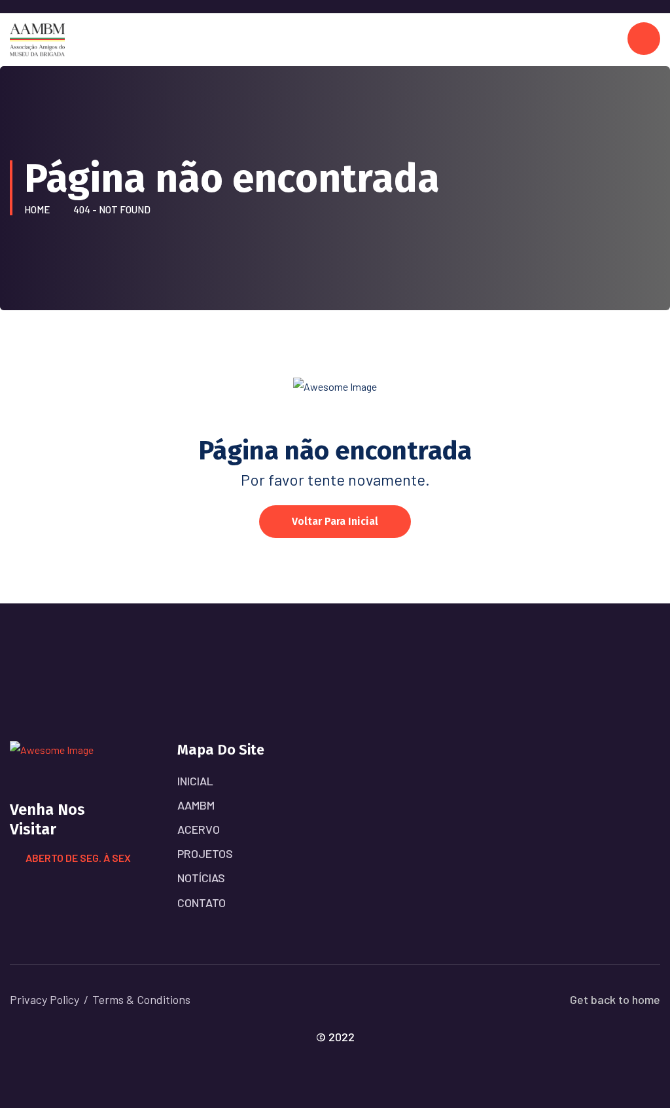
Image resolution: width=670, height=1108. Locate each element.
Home (39, 209)
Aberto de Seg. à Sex (78, 857)
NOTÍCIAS (201, 877)
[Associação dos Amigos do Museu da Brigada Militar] (37, 38)
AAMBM (196, 805)
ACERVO (198, 829)
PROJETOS (205, 853)
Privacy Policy (44, 999)
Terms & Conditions (141, 999)
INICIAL (195, 781)
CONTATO (201, 902)
